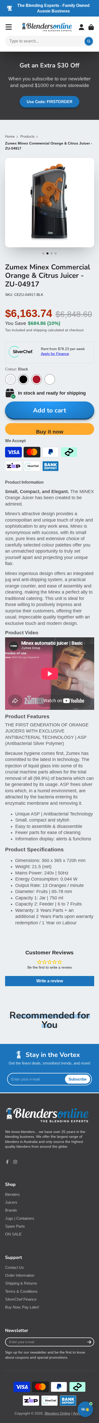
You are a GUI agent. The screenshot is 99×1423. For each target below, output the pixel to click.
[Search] (89, 41)
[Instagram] (15, 1162)
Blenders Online (57, 1413)
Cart (91, 27)
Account (81, 27)
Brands (11, 1210)
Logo (47, 27)
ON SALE (13, 1234)
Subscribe (78, 1079)
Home (10, 136)
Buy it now (49, 432)
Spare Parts (15, 1226)
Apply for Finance (55, 354)
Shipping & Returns (21, 1283)
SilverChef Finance (21, 1299)
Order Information (19, 1275)
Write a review (49, 981)
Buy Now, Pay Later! (22, 1307)
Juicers (11, 1202)
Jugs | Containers (19, 1218)
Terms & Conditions (21, 1291)
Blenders (12, 1194)
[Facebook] (7, 1162)
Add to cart (49, 410)
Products (27, 136)
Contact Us (14, 1267)
